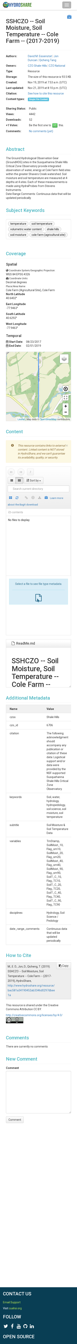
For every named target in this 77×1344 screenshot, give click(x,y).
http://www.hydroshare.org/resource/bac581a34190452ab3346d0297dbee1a (31, 990)
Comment (12, 1068)
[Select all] (10, 498)
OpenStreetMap (48, 419)
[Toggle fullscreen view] (66, 398)
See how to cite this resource (46, 93)
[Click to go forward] (20, 472)
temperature (18, 223)
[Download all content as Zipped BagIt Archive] (46, 498)
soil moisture (18, 234)
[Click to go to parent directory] (30, 472)
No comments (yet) (41, 131)
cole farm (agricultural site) (48, 234)
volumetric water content (26, 229)
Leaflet (21, 419)
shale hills (53, 229)
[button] (64, 358)
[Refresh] (17, 498)
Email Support (12, 1302)
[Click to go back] (11, 472)
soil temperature (42, 223)
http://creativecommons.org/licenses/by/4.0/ (34, 1015)
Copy (65, 965)
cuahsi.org (15, 1308)
